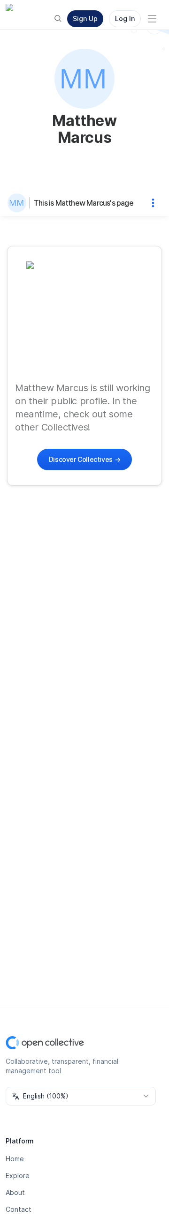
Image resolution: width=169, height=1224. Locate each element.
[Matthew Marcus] (19, 202)
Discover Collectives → (84, 459)
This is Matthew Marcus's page (83, 203)
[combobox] (81, 1096)
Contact (18, 1209)
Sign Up (85, 18)
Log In (125, 18)
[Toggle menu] (152, 18)
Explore (18, 1175)
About (15, 1192)
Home (15, 1159)
